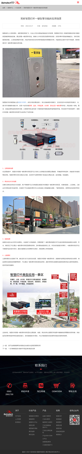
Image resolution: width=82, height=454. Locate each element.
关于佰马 (18, 416)
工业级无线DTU (47, 445)
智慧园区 (59, 419)
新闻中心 (10, 8)
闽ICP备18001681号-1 (53, 452)
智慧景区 (59, 422)
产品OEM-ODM (47, 435)
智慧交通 (31, 425)
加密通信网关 (46, 442)
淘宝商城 (41, 391)
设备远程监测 (60, 431)
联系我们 (18, 422)
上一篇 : (21, 345)
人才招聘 (18, 419)
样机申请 (25, 391)
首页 (3, 8)
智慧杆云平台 (33, 422)
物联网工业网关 (47, 422)
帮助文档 (73, 391)
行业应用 (18, 8)
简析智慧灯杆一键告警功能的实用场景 (36, 8)
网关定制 (31, 434)
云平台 (44, 438)
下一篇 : (18, 348)
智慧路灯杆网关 (34, 416)
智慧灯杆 (59, 416)
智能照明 (31, 419)
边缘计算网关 (46, 416)
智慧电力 (59, 434)
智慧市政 (59, 428)
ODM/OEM (57, 391)
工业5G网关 (46, 419)
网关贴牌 (31, 431)
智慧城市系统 (33, 428)
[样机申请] (25, 385)
